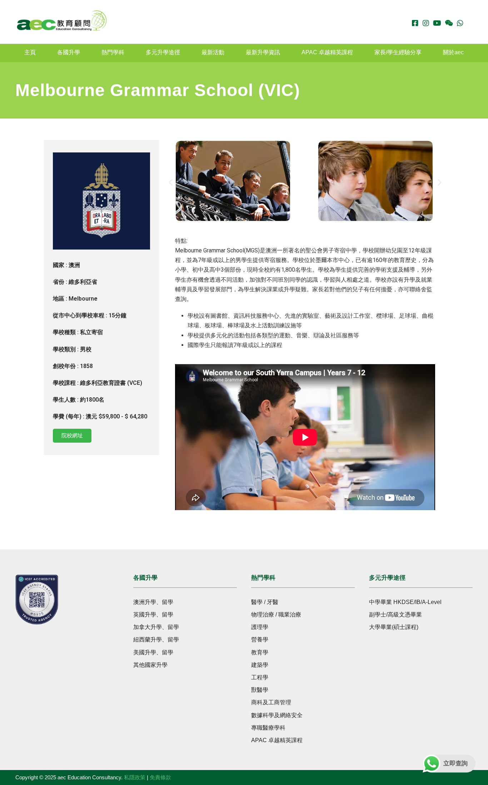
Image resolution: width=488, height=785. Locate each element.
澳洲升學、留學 (153, 602)
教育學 (259, 652)
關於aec (453, 52)
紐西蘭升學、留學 (156, 639)
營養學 (259, 639)
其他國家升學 (150, 665)
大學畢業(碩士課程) (393, 627)
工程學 (259, 677)
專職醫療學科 (268, 728)
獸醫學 (259, 690)
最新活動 (212, 52)
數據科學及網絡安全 (277, 715)
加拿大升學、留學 (156, 627)
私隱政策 (134, 777)
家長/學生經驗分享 (398, 52)
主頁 (30, 52)
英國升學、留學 (153, 615)
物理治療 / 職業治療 (276, 615)
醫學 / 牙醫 (264, 602)
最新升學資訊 (263, 52)
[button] (170, 182)
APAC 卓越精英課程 (327, 52)
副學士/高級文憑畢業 (395, 615)
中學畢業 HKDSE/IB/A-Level (405, 602)
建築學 (259, 665)
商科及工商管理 (271, 702)
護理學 (259, 627)
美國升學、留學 (153, 652)
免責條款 (160, 777)
